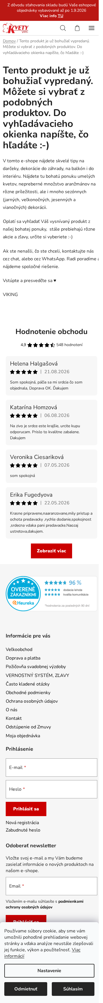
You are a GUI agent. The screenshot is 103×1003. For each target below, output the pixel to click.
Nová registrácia (22, 823)
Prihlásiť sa (26, 809)
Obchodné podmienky (28, 693)
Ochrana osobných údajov (32, 701)
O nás (11, 710)
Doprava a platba (23, 658)
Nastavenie (49, 971)
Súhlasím (73, 989)
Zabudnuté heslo (23, 830)
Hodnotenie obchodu (51, 332)
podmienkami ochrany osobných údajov (45, 904)
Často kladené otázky (27, 684)
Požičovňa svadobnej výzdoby (36, 667)
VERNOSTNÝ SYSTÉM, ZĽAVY (37, 675)
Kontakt (14, 718)
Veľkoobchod (19, 649)
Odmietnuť (25, 989)
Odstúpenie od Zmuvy (28, 727)
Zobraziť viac (51, 551)
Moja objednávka (23, 736)
